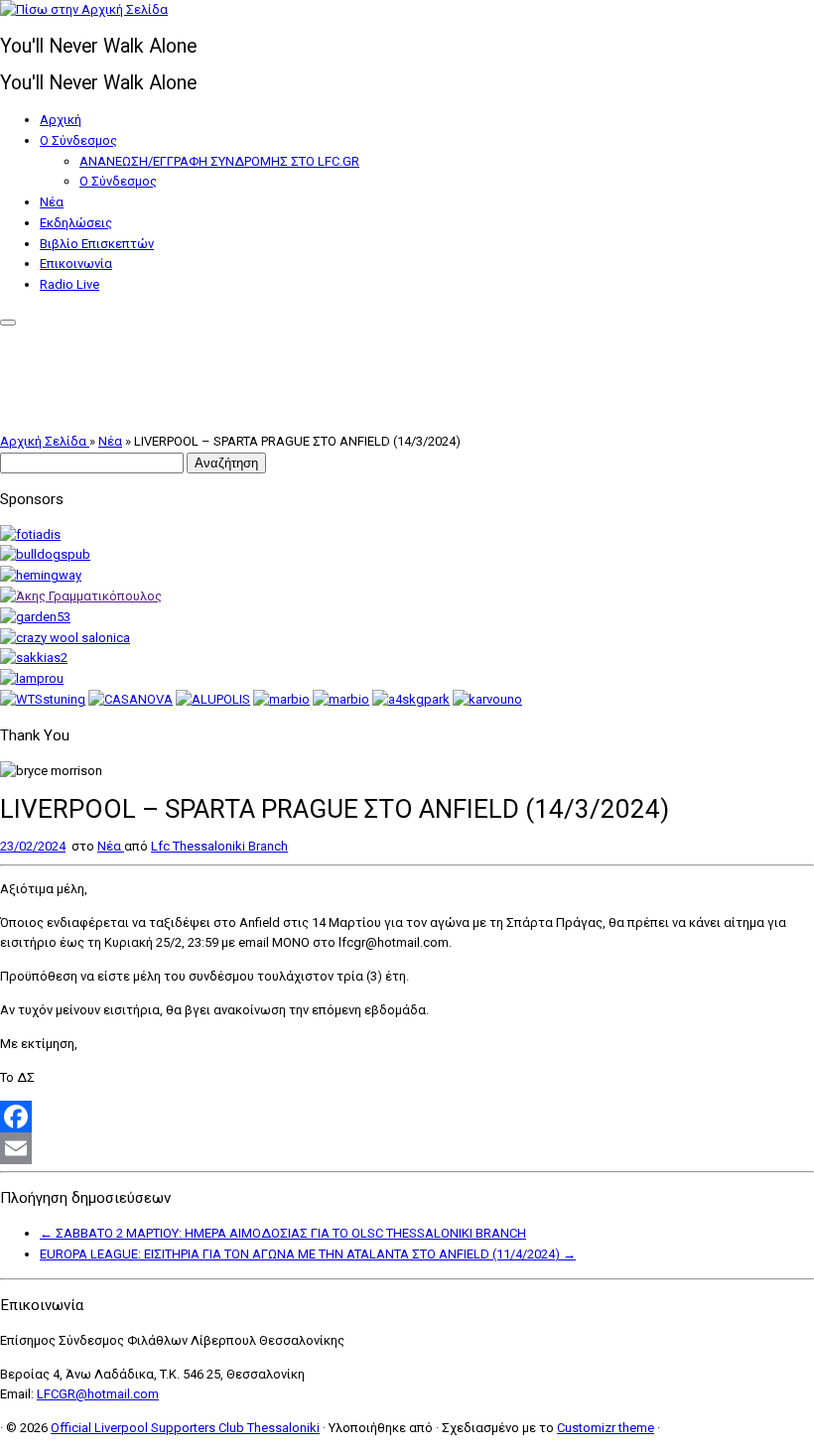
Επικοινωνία (76, 263)
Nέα (52, 202)
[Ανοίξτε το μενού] (8, 323)
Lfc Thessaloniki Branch (219, 846)
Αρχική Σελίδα (44, 441)
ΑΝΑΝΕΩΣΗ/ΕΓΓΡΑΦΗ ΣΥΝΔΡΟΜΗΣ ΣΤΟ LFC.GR (219, 161)
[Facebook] (407, 1116)
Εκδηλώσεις (76, 222)
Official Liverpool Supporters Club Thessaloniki (185, 1427)
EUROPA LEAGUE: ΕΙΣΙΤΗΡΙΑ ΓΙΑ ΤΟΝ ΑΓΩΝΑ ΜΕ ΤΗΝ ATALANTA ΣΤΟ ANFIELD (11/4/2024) (308, 1254)
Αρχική (60, 119)
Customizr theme (605, 1427)
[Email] (407, 1148)
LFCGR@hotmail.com (98, 1393)
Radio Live (69, 284)
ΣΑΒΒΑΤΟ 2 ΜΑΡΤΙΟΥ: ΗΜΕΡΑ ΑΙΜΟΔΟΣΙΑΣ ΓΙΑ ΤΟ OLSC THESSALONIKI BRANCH (283, 1233)
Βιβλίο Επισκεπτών (97, 243)
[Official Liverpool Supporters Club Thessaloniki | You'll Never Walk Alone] (84, 9)
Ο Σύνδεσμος (78, 140)
